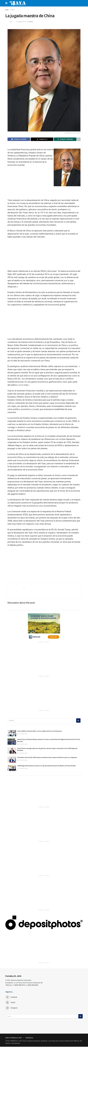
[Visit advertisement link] (44, 626)
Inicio (6, 10)
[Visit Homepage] (18, 3)
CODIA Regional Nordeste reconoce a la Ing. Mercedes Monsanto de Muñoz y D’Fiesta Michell (46, 766)
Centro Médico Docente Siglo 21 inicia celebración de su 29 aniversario (39, 731)
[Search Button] (78, 720)
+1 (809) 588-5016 (18, 985)
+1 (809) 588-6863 (32, 985)
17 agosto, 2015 (21, 21)
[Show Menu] (6, 3)
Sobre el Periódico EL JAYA (13, 1038)
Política (12, 10)
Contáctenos (29, 1038)
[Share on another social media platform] (78, 139)
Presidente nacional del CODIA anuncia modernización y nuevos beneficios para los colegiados (47, 757)
